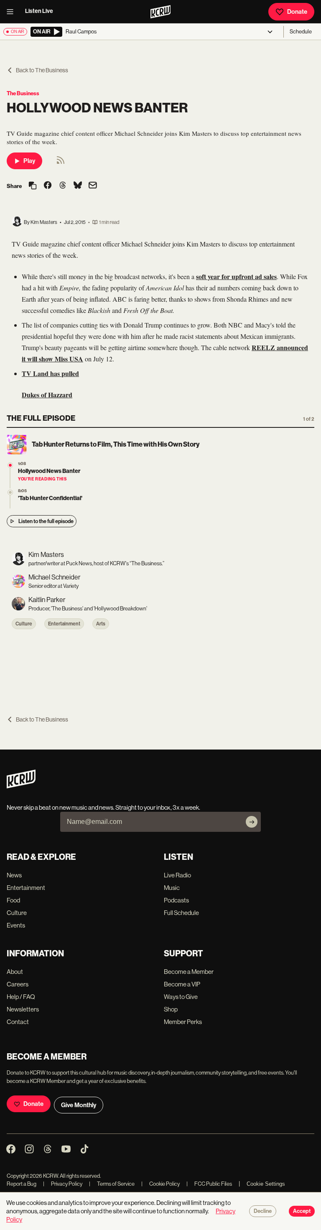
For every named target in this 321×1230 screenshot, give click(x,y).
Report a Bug (21, 1184)
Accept (302, 1211)
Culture (23, 624)
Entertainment (64, 624)
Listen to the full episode (46, 521)
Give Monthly (78, 1105)
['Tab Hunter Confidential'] (10, 492)
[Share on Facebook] (47, 186)
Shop (171, 1009)
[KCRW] (21, 786)
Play (29, 161)
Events (16, 925)
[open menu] (12, 12)
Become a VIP (182, 984)
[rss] (61, 163)
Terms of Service (112, 1184)
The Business (23, 93)
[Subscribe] (251, 822)
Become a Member (189, 971)
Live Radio (177, 875)
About (15, 971)
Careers (17, 984)
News (14, 875)
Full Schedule (181, 912)
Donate (297, 11)
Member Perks (183, 1021)
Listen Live (39, 11)
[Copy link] (32, 186)
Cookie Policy (160, 1184)
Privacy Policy (62, 1184)
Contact (18, 1021)
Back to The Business (42, 70)
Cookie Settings (266, 1184)
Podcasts (176, 900)
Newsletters (23, 1009)
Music (172, 887)
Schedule (301, 31)
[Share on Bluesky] (78, 186)
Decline (263, 1211)
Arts (100, 624)
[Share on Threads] (63, 186)
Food (13, 900)
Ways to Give (181, 996)
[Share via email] (93, 186)
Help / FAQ (21, 996)
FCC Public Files (209, 1184)
